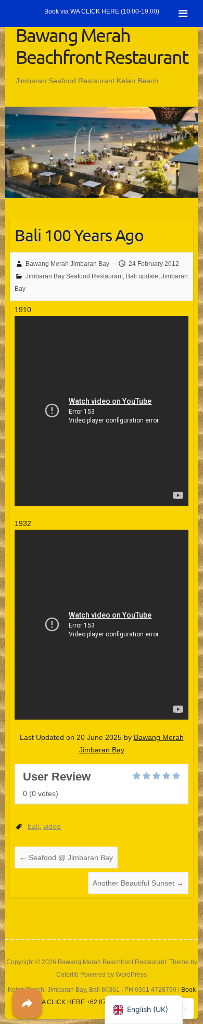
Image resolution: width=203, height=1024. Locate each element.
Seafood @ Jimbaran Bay (66, 857)
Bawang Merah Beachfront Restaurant (102, 46)
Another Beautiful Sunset (138, 883)
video (52, 826)
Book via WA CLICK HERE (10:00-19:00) (101, 11)
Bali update (142, 276)
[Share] (27, 1003)
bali (33, 826)
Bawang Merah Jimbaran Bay (67, 263)
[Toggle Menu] (183, 13)
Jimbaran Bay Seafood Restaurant (74, 276)
